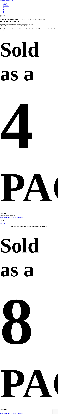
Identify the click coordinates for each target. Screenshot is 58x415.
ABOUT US (6, 4)
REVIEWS (5, 8)
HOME (5, 3)
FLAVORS (6, 6)
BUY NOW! (3, 223)
